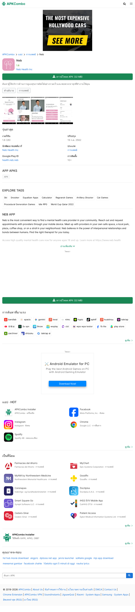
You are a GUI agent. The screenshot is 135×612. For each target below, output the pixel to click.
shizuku (29, 333)
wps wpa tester (85, 326)
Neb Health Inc (24, 69)
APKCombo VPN (33, 594)
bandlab (12, 319)
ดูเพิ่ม (127, 340)
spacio (27, 319)
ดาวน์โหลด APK (69, 76)
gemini (41, 319)
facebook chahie (33, 563)
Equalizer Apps (30, 197)
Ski (5, 197)
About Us (38, 589)
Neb (19, 60)
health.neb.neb (10, 160)
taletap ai (45, 333)
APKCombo (8, 54)
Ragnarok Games (64, 197)
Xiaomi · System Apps (88, 594)
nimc (67, 319)
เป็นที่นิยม (8, 456)
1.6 (6, 140)
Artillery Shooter (85, 197)
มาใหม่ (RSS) (31, 599)
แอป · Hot (9, 402)
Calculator (47, 197)
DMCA (98, 589)
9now (40, 326)
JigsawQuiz (68, 594)
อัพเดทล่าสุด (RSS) (12, 599)
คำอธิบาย (9, 90)
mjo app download (103, 558)
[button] (125, 4)
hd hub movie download (16, 558)
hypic (80, 319)
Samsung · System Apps (115, 594)
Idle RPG (43, 204)
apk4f (93, 319)
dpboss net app (48, 558)
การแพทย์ (24, 90)
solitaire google (84, 558)
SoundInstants (52, 594)
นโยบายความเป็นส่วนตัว (80, 589)
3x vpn (25, 326)
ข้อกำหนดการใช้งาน (55, 589)
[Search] (129, 575)
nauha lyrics (82, 563)
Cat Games (102, 197)
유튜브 (11, 326)
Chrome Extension (12, 594)
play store (119, 326)
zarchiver (13, 333)
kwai (55, 319)
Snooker (15, 197)
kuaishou (108, 319)
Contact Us (110, 589)
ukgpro (34, 558)
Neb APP (8, 214)
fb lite (103, 326)
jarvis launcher (66, 558)
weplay (54, 326)
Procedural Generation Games (19, 204)
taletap (124, 319)
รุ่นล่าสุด (7, 129)
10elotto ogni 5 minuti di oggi (59, 563)
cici (67, 326)
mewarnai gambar (12, 563)
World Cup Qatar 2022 (62, 204)
